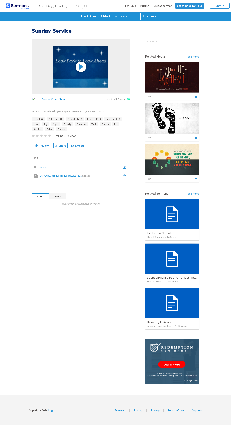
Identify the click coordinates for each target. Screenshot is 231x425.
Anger (55, 124)
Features (130, 6)
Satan (50, 129)
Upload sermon (162, 6)
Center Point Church (54, 99)
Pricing (144, 6)
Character (81, 124)
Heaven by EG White (159, 322)
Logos (52, 410)
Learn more (150, 16)
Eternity (67, 124)
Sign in (220, 6)
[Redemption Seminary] (172, 361)
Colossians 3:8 (55, 119)
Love (36, 124)
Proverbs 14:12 (75, 119)
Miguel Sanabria (155, 237)
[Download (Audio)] (125, 167)
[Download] (196, 96)
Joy (45, 124)
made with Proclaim (116, 99)
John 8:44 (38, 119)
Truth (94, 124)
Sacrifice (38, 129)
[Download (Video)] (125, 175)
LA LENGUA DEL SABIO (161, 233)
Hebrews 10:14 (94, 119)
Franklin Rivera (155, 281)
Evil (116, 124)
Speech (105, 124)
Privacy (155, 410)
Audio (43, 167)
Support (197, 410)
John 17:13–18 (113, 119)
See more (193, 56)
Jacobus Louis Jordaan (159, 326)
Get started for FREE (189, 6)
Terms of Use (176, 410)
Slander (61, 129)
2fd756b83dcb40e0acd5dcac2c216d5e (65, 175)
